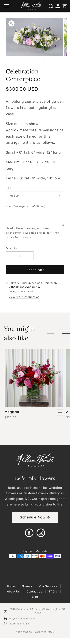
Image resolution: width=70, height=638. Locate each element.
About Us (14, 591)
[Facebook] (29, 533)
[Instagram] (41, 533)
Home (11, 586)
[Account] (57, 6)
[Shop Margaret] (60, 413)
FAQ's (53, 591)
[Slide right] (43, 63)
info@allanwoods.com (22, 618)
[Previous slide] (50, 333)
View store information (24, 297)
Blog (35, 596)
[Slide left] (26, 63)
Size (8, 187)
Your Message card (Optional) (26, 206)
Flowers (27, 586)
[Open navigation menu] (7, 6)
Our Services (48, 586)
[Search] (50, 6)
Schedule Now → (35, 517)
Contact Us (34, 591)
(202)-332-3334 (19, 623)
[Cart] (64, 6)
